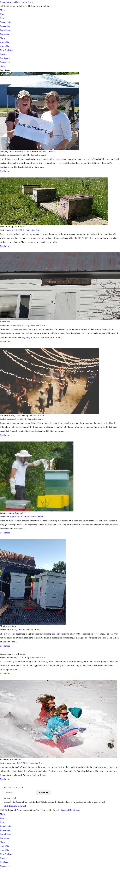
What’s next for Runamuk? (12, 513)
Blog (2, 18)
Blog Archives (6, 50)
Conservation (6, 22)
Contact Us (5, 62)
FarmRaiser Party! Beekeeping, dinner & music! (22, 415)
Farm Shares (5, 30)
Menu (2, 10)
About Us (4, 42)
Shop (2, 38)
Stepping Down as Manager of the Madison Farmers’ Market (27, 151)
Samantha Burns (38, 155)
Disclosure (5, 58)
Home (3, 14)
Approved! (5, 321)
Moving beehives (8, 626)
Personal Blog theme (70, 810)
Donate (3, 54)
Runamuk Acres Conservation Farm (16, 2)
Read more (5, 171)
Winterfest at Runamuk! (11, 759)
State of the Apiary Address (12, 226)
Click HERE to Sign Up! (15, 806)
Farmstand (5, 34)
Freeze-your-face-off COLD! (13, 654)
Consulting (5, 26)
